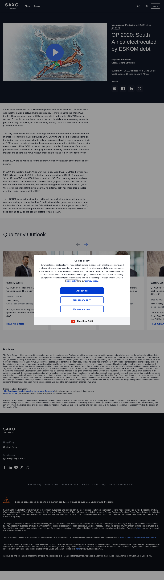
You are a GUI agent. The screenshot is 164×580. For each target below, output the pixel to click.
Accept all (82, 290)
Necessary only (82, 299)
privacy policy (99, 281)
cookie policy (79, 281)
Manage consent (82, 308)
